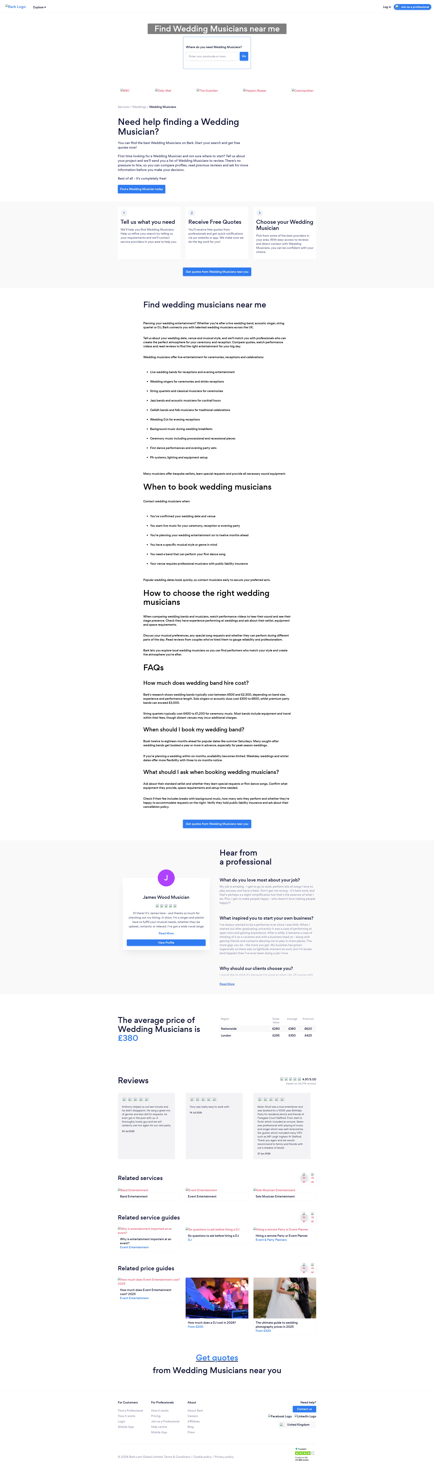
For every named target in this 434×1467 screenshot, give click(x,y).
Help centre (159, 1427)
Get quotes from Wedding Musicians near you (217, 272)
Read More (227, 984)
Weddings (139, 107)
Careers (193, 1416)
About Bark (195, 1411)
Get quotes (217, 1357)
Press (191, 1432)
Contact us (304, 1409)
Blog (191, 1427)
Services (123, 107)
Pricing (156, 1416)
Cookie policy (202, 1457)
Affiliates (194, 1421)
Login (121, 1421)
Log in (387, 7)
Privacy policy (224, 1457)
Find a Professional (130, 1411)
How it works (126, 1416)
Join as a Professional (165, 1421)
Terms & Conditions (177, 1457)
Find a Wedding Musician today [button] (141, 189)
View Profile (166, 943)
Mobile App (126, 1427)
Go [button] (244, 56)
